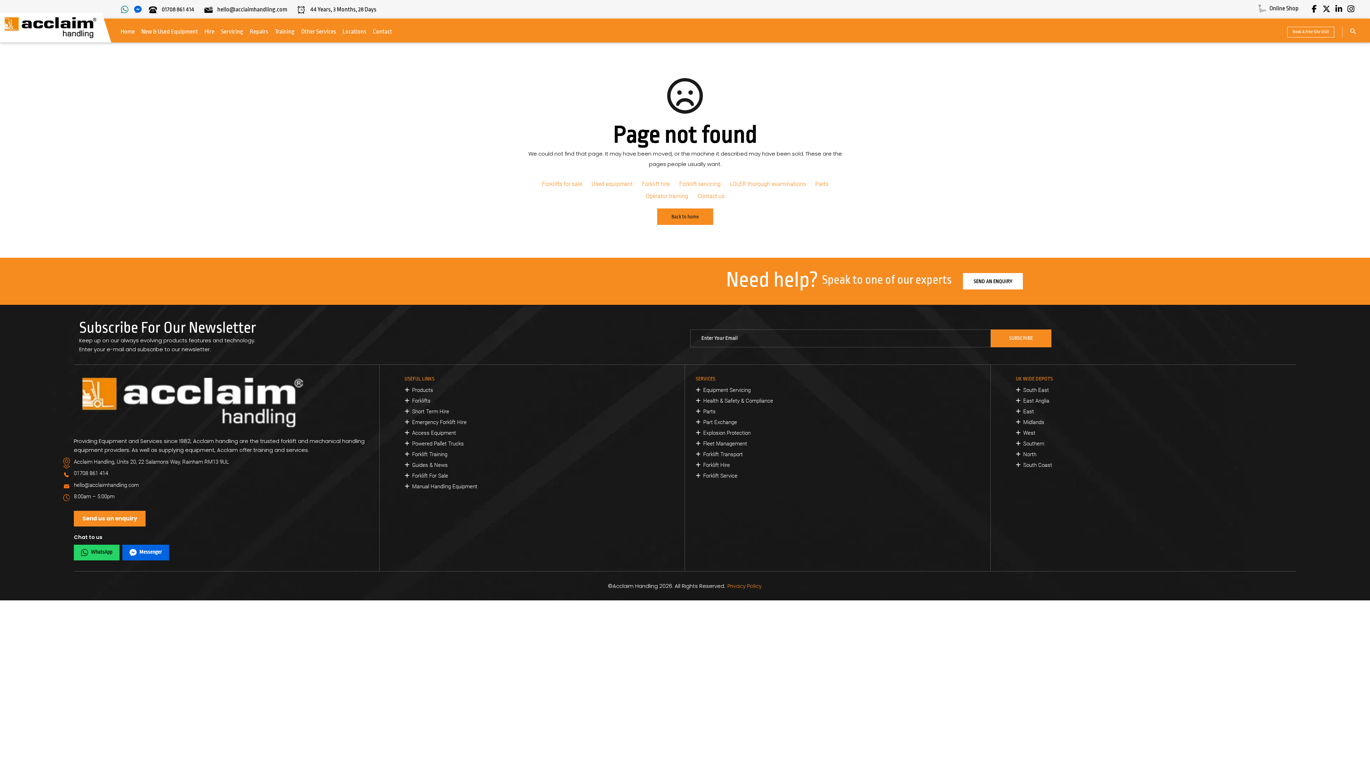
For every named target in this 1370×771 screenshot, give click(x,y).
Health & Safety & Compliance (738, 401)
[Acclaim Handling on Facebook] (1314, 9)
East (1028, 411)
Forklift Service (720, 476)
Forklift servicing (700, 184)
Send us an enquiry (109, 518)
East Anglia (1036, 401)
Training (285, 31)
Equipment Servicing (727, 390)
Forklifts (421, 401)
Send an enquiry (993, 281)
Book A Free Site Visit (1311, 31)
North (1029, 454)
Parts (821, 184)
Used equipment (612, 184)
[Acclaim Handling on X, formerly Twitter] (1326, 9)
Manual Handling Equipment (444, 486)
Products (422, 390)
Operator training (667, 196)
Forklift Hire (716, 465)
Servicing (232, 31)
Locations (354, 31)
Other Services (318, 31)
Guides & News (430, 465)
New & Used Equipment (169, 31)
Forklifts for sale (562, 184)
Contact (382, 31)
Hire (209, 31)
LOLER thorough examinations (768, 184)
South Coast (1037, 465)
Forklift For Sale (430, 476)
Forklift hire (656, 184)
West (1029, 433)
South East (1036, 390)
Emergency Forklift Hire (439, 422)
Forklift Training (429, 454)
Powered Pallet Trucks (438, 443)
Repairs (259, 31)
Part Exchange (720, 422)
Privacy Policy (744, 586)
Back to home (685, 217)
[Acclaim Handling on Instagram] (1350, 9)
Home (128, 31)
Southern (1033, 443)
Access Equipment (434, 433)
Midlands (1033, 422)
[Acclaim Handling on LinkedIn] (1338, 9)
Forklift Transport (723, 454)
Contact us (711, 196)
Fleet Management (725, 443)
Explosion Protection (727, 433)
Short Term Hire (430, 411)
